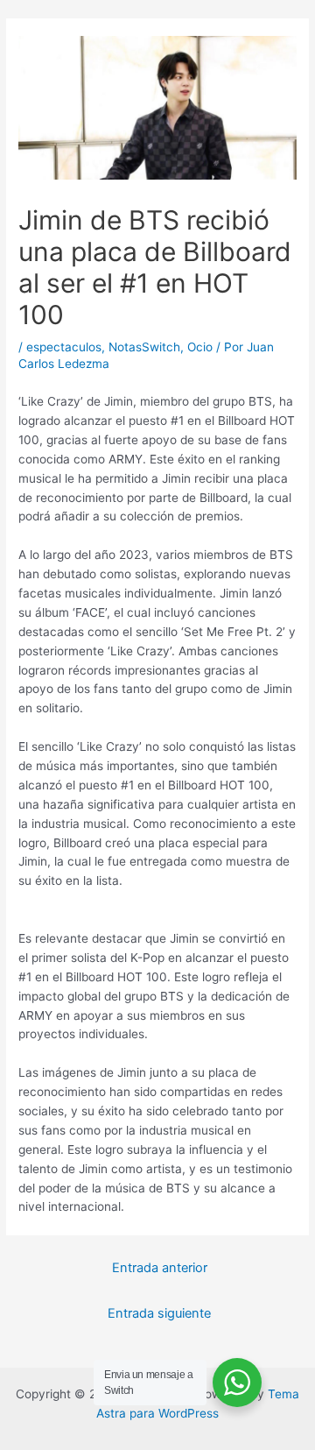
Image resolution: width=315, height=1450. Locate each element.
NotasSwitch (144, 347)
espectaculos (64, 347)
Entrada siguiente (159, 1313)
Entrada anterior (159, 1268)
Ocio (200, 347)
